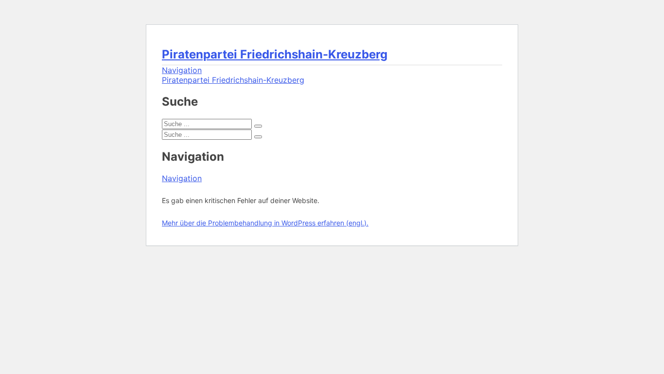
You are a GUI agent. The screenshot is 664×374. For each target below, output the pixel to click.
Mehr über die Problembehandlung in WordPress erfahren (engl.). (265, 223)
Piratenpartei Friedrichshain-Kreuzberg (274, 54)
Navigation (182, 70)
